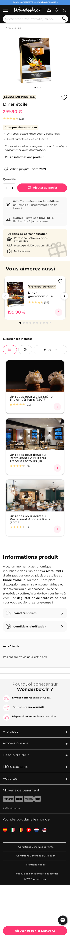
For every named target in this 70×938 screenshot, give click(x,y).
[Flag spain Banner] (3, 830)
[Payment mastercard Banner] (37, 799)
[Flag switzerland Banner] (27, 830)
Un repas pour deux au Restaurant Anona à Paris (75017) (30, 519)
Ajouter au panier (44, 187)
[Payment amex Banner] (29, 799)
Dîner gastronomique (40, 294)
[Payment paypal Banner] (7, 799)
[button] (5, 296)
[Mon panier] (64, 9)
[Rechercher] (64, 19)
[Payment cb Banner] (19, 799)
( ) (35, 930)
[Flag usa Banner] (42, 830)
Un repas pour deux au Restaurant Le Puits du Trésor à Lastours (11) (28, 458)
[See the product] (58, 312)
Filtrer (48, 349)
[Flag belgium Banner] (19, 830)
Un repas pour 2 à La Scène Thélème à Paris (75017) (31, 398)
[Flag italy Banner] (11, 830)
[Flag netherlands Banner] (35, 830)
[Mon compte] (49, 9)
